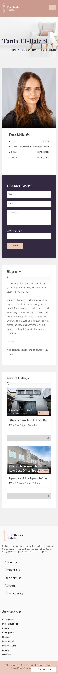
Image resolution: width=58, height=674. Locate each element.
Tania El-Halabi (48, 49)
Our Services (13, 578)
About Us (11, 562)
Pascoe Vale (7, 619)
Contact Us (12, 570)
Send (15, 246)
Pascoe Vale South (10, 624)
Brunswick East (9, 645)
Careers (10, 585)
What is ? (14, 230)
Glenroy (5, 650)
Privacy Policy (14, 593)
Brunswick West (9, 641)
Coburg (5, 628)
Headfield (6, 654)
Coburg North (8, 632)
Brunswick (6, 637)
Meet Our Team (28, 49)
